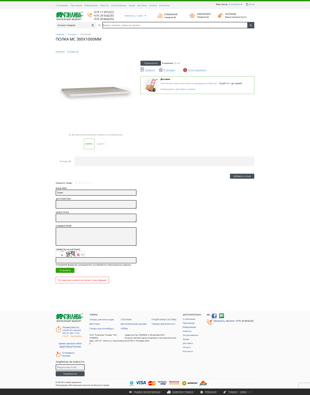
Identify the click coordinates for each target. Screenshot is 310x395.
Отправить (65, 270)
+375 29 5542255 (101, 15)
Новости (104, 5)
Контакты (164, 5)
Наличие (60, 51)
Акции (132, 5)
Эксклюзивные (118, 5)
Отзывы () (72, 51)
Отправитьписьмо (68, 354)
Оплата (153, 5)
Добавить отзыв (242, 176)
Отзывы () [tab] (65, 161)
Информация (91, 5)
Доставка (142, 5)
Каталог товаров (66, 25)
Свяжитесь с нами (133, 15)
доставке (181, 89)
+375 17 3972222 (101, 12)
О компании (62, 5)
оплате (191, 89)
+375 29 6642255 (101, 19)
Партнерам (76, 5)
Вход (251, 4)
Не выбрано (234, 4)
